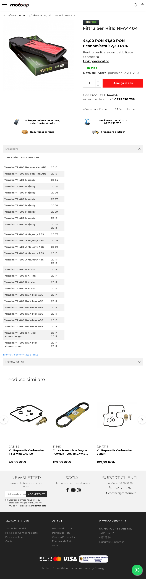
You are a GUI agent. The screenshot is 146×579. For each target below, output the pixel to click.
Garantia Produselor (63, 537)
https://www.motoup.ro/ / (17, 15)
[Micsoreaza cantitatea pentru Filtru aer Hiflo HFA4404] (98, 85)
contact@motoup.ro (122, 493)
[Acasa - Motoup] (24, 5)
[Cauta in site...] (136, 5)
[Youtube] (73, 490)
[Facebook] (67, 490)
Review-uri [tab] (14, 361)
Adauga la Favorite (97, 109)
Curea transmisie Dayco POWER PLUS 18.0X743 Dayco (70, 452)
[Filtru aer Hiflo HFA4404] (38, 55)
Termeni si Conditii (15, 528)
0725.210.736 (122, 488)
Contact (10, 541)
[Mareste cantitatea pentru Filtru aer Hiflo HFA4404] (98, 81)
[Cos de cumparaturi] (142, 5)
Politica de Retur (61, 532)
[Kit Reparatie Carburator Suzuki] (117, 415)
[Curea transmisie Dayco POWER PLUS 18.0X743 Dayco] (73, 415)
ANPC (55, 545)
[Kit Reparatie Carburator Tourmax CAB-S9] (29, 415)
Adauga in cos (123, 83)
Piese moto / (40, 15)
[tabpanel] (38, 55)
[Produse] (5, 5)
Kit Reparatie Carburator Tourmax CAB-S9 (26, 452)
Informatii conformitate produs (20, 354)
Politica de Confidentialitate (32, 505)
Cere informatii (127, 109)
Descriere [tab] (12, 148)
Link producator (96, 61)
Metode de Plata (62, 528)
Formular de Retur (62, 541)
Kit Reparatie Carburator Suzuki (114, 452)
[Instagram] (79, 490)
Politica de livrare (15, 537)
